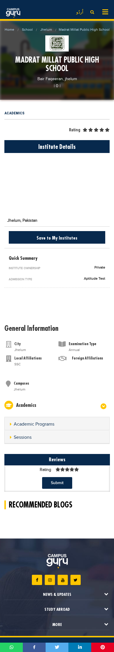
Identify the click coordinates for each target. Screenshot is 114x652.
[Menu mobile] (105, 11)
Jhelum (46, 29)
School (27, 29)
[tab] (57, 423)
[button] (57, 424)
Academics (14, 113)
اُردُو (79, 12)
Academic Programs (34, 424)
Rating (74, 130)
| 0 (56, 86)
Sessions (23, 437)
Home (9, 29)
